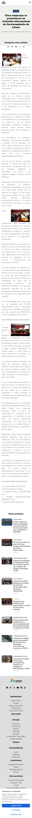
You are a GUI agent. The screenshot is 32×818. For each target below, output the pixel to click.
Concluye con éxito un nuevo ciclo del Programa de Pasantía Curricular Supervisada (21, 546)
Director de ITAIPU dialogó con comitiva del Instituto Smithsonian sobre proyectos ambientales (21, 586)
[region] (16, 803)
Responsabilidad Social (20, 558)
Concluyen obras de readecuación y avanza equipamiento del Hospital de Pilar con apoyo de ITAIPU (21, 624)
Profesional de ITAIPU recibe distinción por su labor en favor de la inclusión (21, 605)
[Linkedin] (21, 688)
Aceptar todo (16, 806)
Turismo (16, 599)
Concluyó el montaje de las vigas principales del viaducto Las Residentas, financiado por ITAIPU (21, 664)
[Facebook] (7, 688)
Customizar (16, 810)
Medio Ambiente (18, 578)
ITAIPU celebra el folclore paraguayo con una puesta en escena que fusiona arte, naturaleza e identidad (20, 527)
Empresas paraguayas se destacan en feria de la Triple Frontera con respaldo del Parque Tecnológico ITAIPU (21, 566)
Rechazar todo (16, 814)
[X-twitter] (14, 688)
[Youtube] (18, 688)
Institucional (18, 519)
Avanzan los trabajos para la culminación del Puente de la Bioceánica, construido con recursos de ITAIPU (21, 643)
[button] (29, 2)
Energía (16, 11)
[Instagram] (11, 688)
